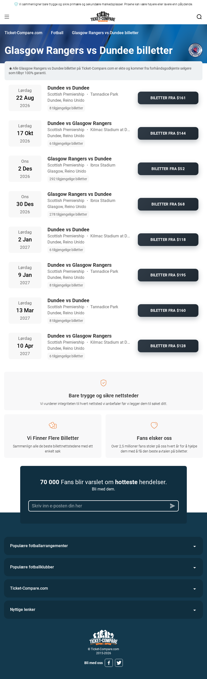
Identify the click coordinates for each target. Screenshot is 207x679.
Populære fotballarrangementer (39, 545)
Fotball (57, 32)
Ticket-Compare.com (23, 32)
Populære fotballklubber (32, 567)
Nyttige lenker (22, 609)
